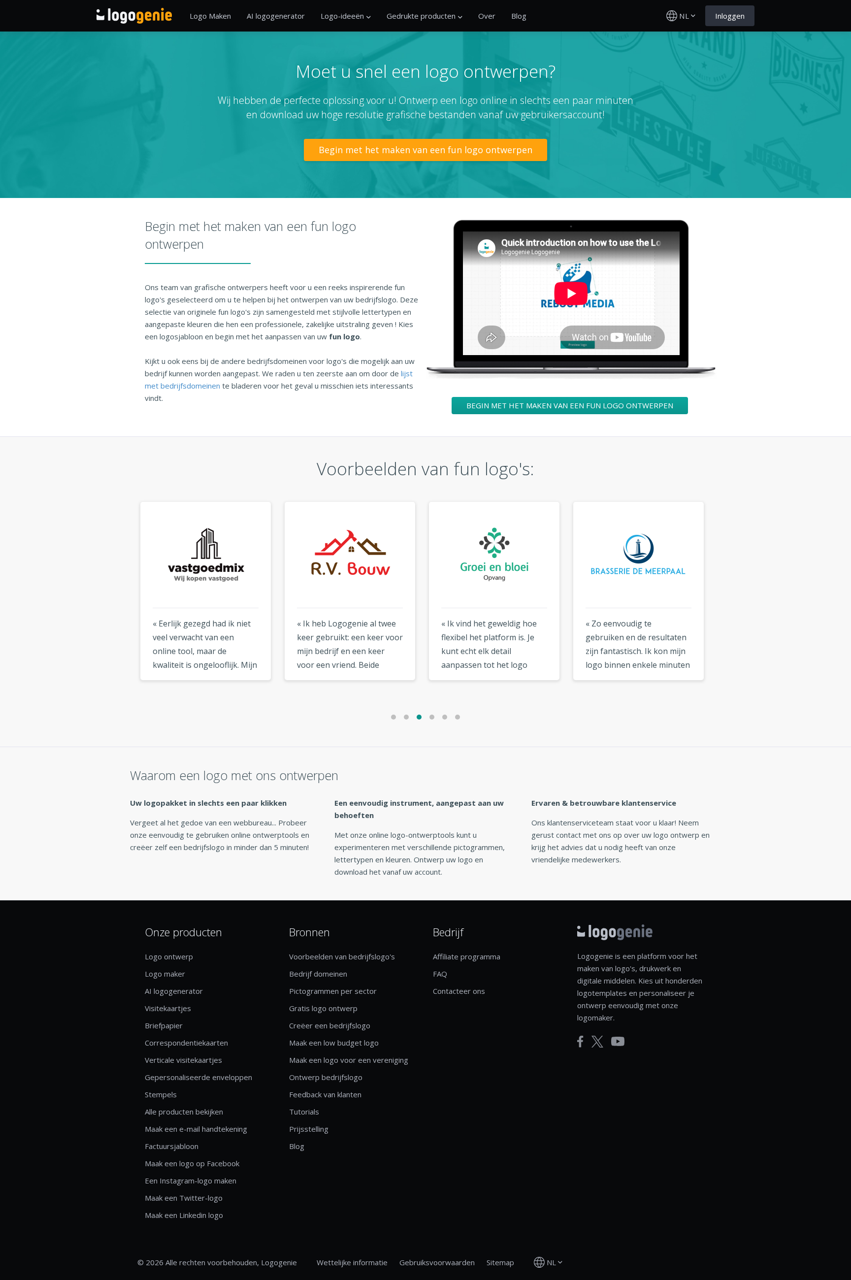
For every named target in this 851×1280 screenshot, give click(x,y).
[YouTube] (617, 1041)
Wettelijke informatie (352, 1262)
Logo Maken (210, 16)
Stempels (161, 1094)
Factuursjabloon (171, 1146)
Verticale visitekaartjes (183, 1060)
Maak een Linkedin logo (184, 1215)
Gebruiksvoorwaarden (437, 1262)
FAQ (440, 974)
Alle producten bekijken (184, 1111)
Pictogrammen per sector (333, 991)
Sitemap (500, 1262)
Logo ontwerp (169, 956)
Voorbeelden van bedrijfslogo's (342, 956)
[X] (597, 1042)
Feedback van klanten (325, 1094)
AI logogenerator (276, 16)
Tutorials (304, 1111)
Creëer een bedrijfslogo (329, 1025)
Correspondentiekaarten (186, 1043)
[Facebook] (580, 1042)
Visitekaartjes (168, 1008)
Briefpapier (164, 1025)
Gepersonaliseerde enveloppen (198, 1077)
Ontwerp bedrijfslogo (325, 1077)
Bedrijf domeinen (318, 974)
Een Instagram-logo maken (190, 1180)
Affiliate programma (466, 956)
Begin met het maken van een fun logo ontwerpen (425, 150)
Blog (518, 16)
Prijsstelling (308, 1129)
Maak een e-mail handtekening (196, 1129)
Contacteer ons (459, 991)
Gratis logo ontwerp (323, 1008)
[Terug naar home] (134, 16)
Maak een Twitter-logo (184, 1198)
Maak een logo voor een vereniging (348, 1060)
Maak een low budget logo (334, 1043)
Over (486, 16)
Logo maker (165, 974)
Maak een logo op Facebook (192, 1163)
